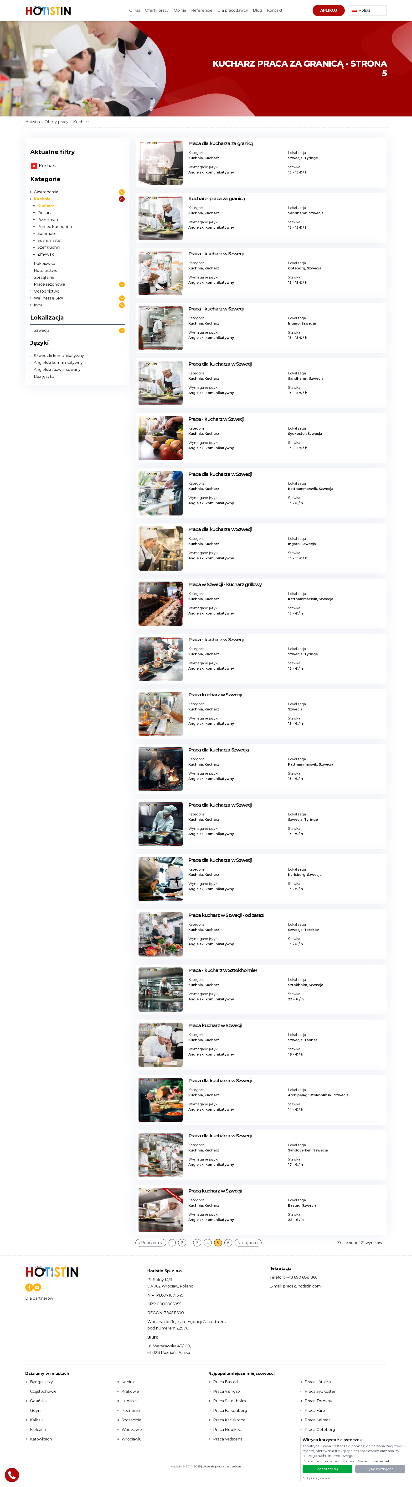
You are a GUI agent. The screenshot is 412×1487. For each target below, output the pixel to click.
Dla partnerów (39, 1298)
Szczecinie (131, 1420)
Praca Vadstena (227, 1439)
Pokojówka (44, 263)
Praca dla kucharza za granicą (220, 143)
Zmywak (45, 254)
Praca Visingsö (226, 1391)
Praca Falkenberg (230, 1410)
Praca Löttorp (318, 1382)
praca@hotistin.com (302, 1286)
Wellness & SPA (48, 298)
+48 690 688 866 (301, 1277)
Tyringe (311, 158)
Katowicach (41, 1439)
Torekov (312, 930)
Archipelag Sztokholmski (310, 1095)
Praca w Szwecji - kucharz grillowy (225, 584)
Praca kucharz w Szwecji (214, 695)
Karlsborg (296, 874)
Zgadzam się (327, 1469)
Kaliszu (36, 1420)
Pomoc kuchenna (54, 226)
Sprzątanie (44, 277)
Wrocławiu (132, 1439)
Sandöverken (300, 1150)
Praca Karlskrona (229, 1420)
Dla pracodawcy (232, 10)
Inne (38, 305)
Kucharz (45, 206)
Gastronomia (46, 192)
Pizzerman (47, 219)
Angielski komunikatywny (58, 362)
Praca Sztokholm (229, 1401)
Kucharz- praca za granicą (216, 198)
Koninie (129, 1382)
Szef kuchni (48, 247)
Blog (257, 10)
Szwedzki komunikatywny (59, 355)
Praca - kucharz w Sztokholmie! (222, 970)
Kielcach (38, 1429)
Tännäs (311, 1040)
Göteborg (296, 268)
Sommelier (47, 233)
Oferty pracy (157, 10)
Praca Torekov (318, 1401)
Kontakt (275, 10)
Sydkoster (297, 433)
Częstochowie (43, 1391)
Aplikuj (328, 10)
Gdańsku (38, 1401)
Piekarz (44, 212)
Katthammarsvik (302, 489)
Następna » (248, 1242)
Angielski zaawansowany (57, 369)
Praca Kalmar (317, 1420)
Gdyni (35, 1410)
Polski (364, 10)
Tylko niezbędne (380, 1469)
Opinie (180, 10)
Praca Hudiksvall (229, 1429)
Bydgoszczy (41, 1382)
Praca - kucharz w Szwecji (216, 254)
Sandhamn (297, 213)
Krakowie (130, 1391)
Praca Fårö (315, 1410)
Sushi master (49, 240)
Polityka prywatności (317, 1478)
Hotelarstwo (45, 270)
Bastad (294, 1205)
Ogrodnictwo (46, 291)
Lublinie (129, 1401)
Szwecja (41, 330)
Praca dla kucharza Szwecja (218, 750)
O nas (134, 10)
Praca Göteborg (320, 1429)
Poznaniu (131, 1410)
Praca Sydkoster (320, 1391)
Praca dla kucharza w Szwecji (220, 364)
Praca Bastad (225, 1382)
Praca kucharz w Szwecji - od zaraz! (226, 915)
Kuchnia (42, 199)
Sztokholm (297, 985)
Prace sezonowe (49, 284)
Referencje (201, 10)
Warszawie (132, 1429)
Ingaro (294, 323)
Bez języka (44, 376)
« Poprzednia (150, 1242)
